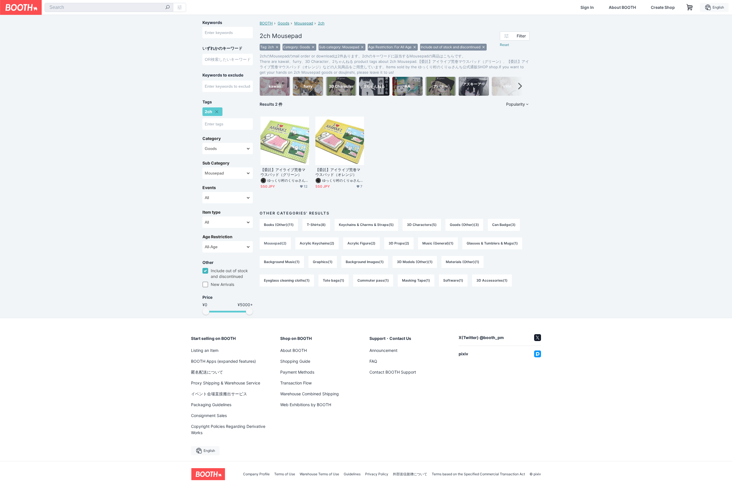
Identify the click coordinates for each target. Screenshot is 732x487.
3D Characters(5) (422, 225)
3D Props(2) (399, 243)
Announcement (383, 350)
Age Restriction (217, 237)
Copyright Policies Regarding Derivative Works (228, 429)
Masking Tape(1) (416, 280)
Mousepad (303, 23)
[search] (167, 8)
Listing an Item (204, 350)
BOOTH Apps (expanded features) (223, 361)
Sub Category (215, 163)
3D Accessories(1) (492, 280)
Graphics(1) (323, 262)
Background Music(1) (282, 262)
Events (209, 188)
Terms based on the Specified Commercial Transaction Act (478, 474)
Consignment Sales (209, 415)
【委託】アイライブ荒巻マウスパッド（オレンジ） (337, 172)
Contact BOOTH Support (392, 372)
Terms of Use (284, 474)
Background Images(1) (365, 262)
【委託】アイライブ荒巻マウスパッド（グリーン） (282, 172)
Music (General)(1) (437, 243)
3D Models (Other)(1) (415, 262)
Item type (211, 212)
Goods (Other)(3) (464, 225)
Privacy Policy (376, 474)
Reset (504, 45)
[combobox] (109, 7)
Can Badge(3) (504, 225)
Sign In (587, 7)
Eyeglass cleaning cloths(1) (287, 280)
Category (211, 139)
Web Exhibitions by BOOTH (305, 404)
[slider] (205, 311)
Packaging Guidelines (211, 404)
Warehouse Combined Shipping (309, 393)
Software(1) (453, 280)
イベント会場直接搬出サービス (219, 393)
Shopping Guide (295, 361)
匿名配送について (207, 372)
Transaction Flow (296, 382)
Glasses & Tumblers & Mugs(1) (492, 243)
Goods (283, 23)
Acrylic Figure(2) (361, 243)
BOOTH (266, 23)
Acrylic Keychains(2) (317, 243)
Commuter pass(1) (373, 280)
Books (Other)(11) (279, 225)
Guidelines (352, 474)
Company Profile (256, 474)
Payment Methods (297, 372)
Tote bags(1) (333, 280)
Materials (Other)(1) (462, 262)
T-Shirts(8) (316, 225)
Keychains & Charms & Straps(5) (366, 225)
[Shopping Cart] (689, 7)
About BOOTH (622, 7)
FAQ (373, 361)
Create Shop (663, 7)
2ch (321, 23)
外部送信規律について (410, 474)
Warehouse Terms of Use (319, 474)
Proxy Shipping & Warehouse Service (225, 382)
